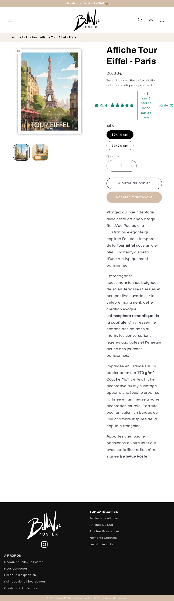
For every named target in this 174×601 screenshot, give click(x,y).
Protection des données (114, 598)
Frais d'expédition (143, 80)
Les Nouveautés (101, 544)
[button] (10, 19)
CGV (96, 598)
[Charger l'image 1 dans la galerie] (21, 152)
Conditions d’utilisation (21, 588)
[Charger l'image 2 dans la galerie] (40, 152)
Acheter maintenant (134, 197)
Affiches (31, 37)
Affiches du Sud (101, 524)
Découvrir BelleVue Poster (23, 562)
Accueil (17, 37)
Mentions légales (82, 598)
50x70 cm (120, 145)
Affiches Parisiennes (105, 531)
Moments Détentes (104, 537)
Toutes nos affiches (104, 518)
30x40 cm (120, 134)
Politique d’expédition (20, 575)
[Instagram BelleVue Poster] (44, 544)
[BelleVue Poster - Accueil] (44, 524)
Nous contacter (15, 568)
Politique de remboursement (25, 581)
